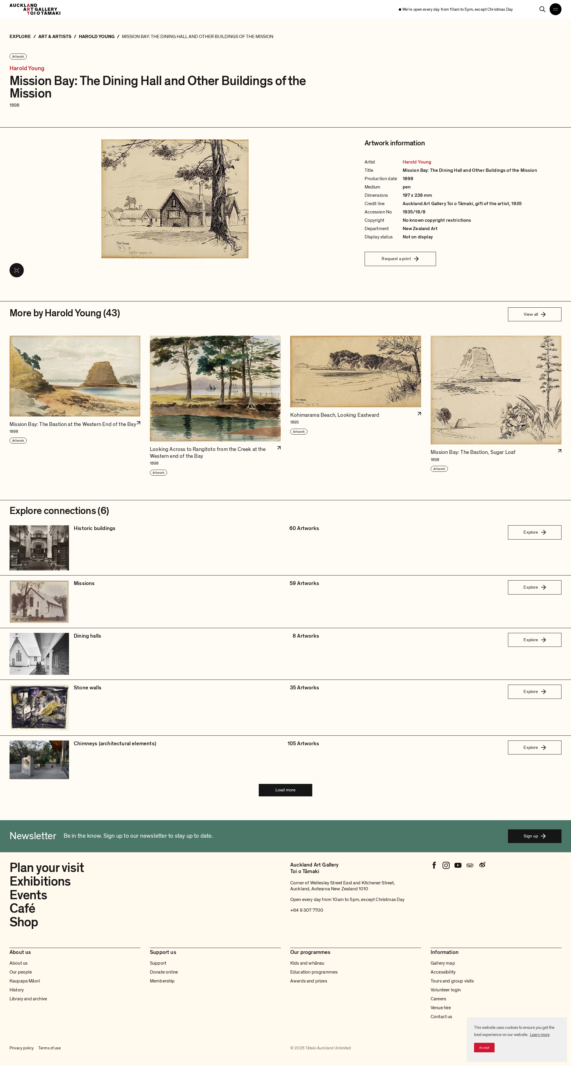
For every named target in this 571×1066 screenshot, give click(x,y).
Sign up (531, 836)
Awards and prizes (308, 981)
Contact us (441, 1016)
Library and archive (28, 999)
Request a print (396, 259)
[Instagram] (446, 865)
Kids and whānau (307, 963)
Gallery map (443, 963)
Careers (438, 999)
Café (22, 908)
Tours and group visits (452, 981)
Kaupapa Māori (25, 981)
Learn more (540, 1034)
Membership (162, 981)
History (17, 990)
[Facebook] (434, 865)
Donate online (164, 972)
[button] (75, 406)
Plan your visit (47, 867)
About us (18, 963)
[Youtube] (458, 865)
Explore (530, 532)
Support (158, 963)
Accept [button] (484, 1047)
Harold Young (27, 68)
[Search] (542, 9)
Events (28, 895)
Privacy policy (22, 1048)
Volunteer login (446, 990)
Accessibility (443, 972)
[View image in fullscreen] (17, 270)
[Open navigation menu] (555, 9)
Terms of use (49, 1048)
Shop (24, 922)
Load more (285, 790)
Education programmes (314, 972)
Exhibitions (40, 881)
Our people (21, 972)
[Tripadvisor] (469, 865)
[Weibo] (481, 865)
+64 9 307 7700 (306, 910)
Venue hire (441, 1007)
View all (531, 314)
